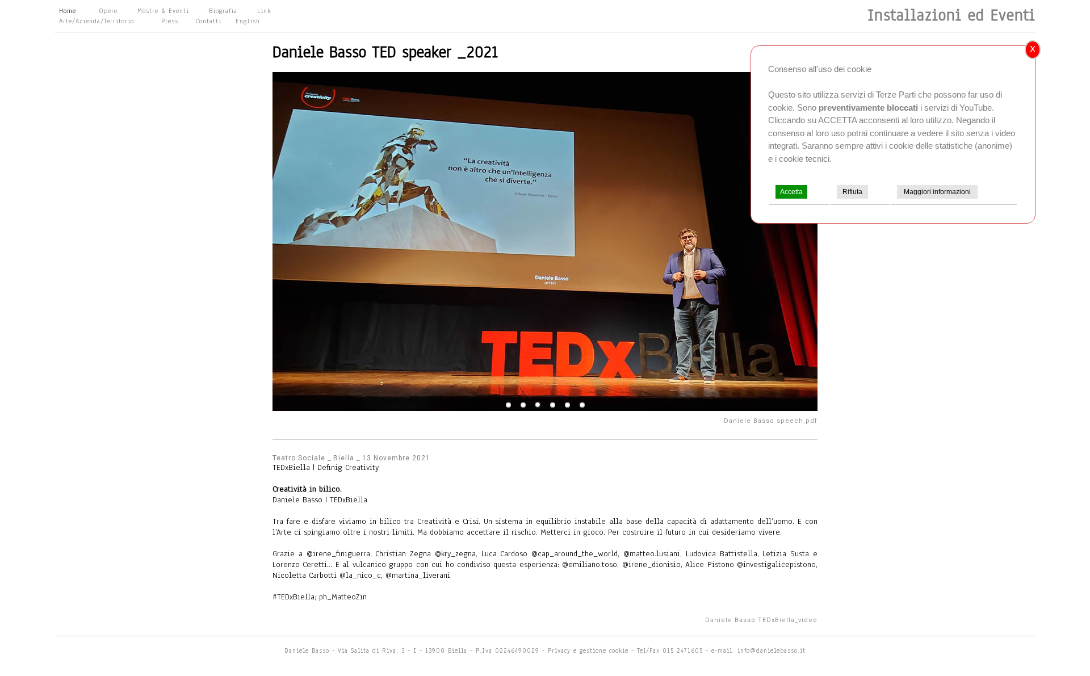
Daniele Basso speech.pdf (771, 421)
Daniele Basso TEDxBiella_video (761, 620)
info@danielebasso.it (771, 650)
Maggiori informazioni (937, 192)
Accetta (791, 192)
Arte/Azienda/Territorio (96, 21)
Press (169, 21)
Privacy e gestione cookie (589, 650)
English (248, 21)
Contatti (208, 21)
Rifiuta (852, 192)
